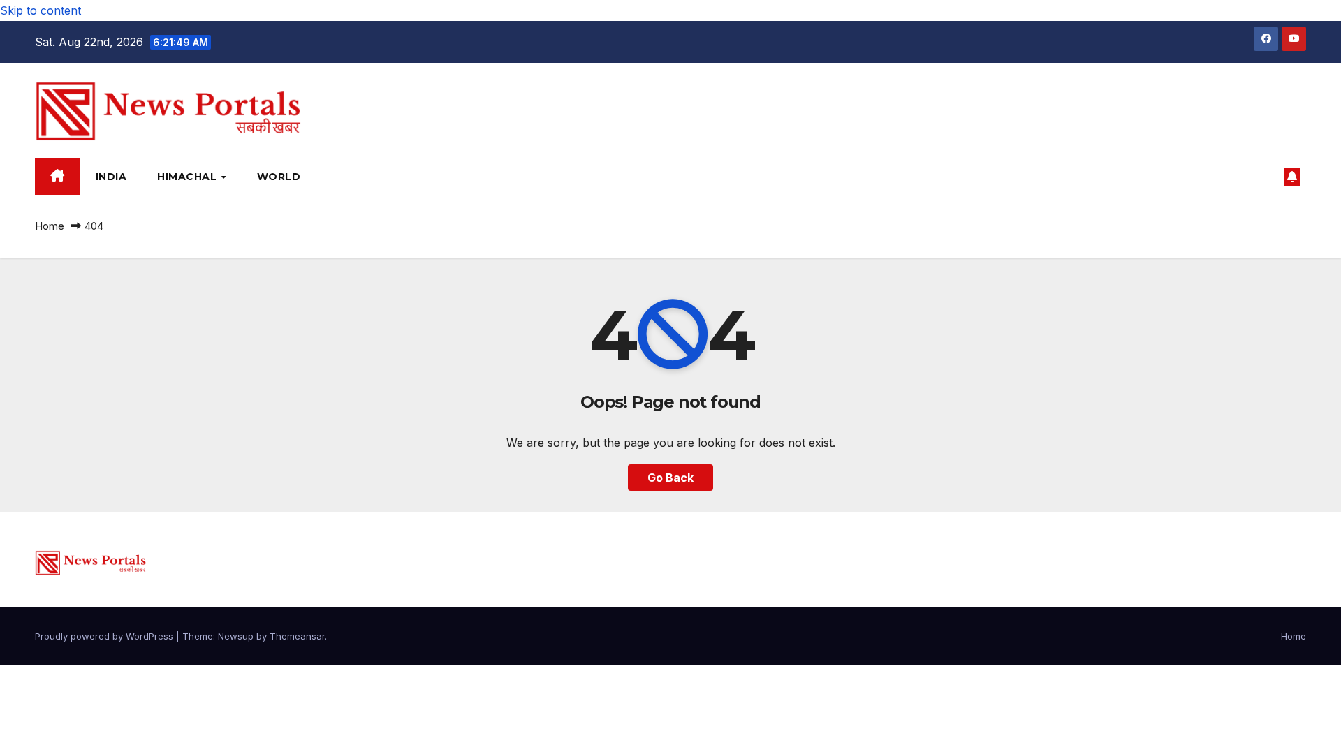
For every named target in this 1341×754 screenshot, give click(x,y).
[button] (1267, 177)
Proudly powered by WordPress (105, 636)
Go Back (670, 478)
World (279, 176)
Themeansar (297, 636)
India (111, 176)
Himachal (188, 176)
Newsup (236, 636)
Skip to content (40, 10)
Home (49, 225)
